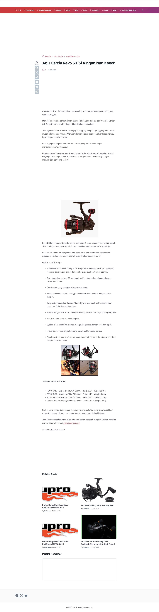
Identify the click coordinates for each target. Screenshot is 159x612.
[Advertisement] (79, 34)
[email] (37, 91)
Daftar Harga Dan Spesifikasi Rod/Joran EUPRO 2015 (55, 506)
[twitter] (37, 72)
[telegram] (37, 82)
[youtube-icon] (26, 595)
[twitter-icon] (21, 595)
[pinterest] (37, 87)
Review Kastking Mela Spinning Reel (97, 505)
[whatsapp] (37, 77)
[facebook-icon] (16, 595)
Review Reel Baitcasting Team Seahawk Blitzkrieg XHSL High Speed (98, 542)
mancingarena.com (71, 423)
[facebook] (37, 68)
